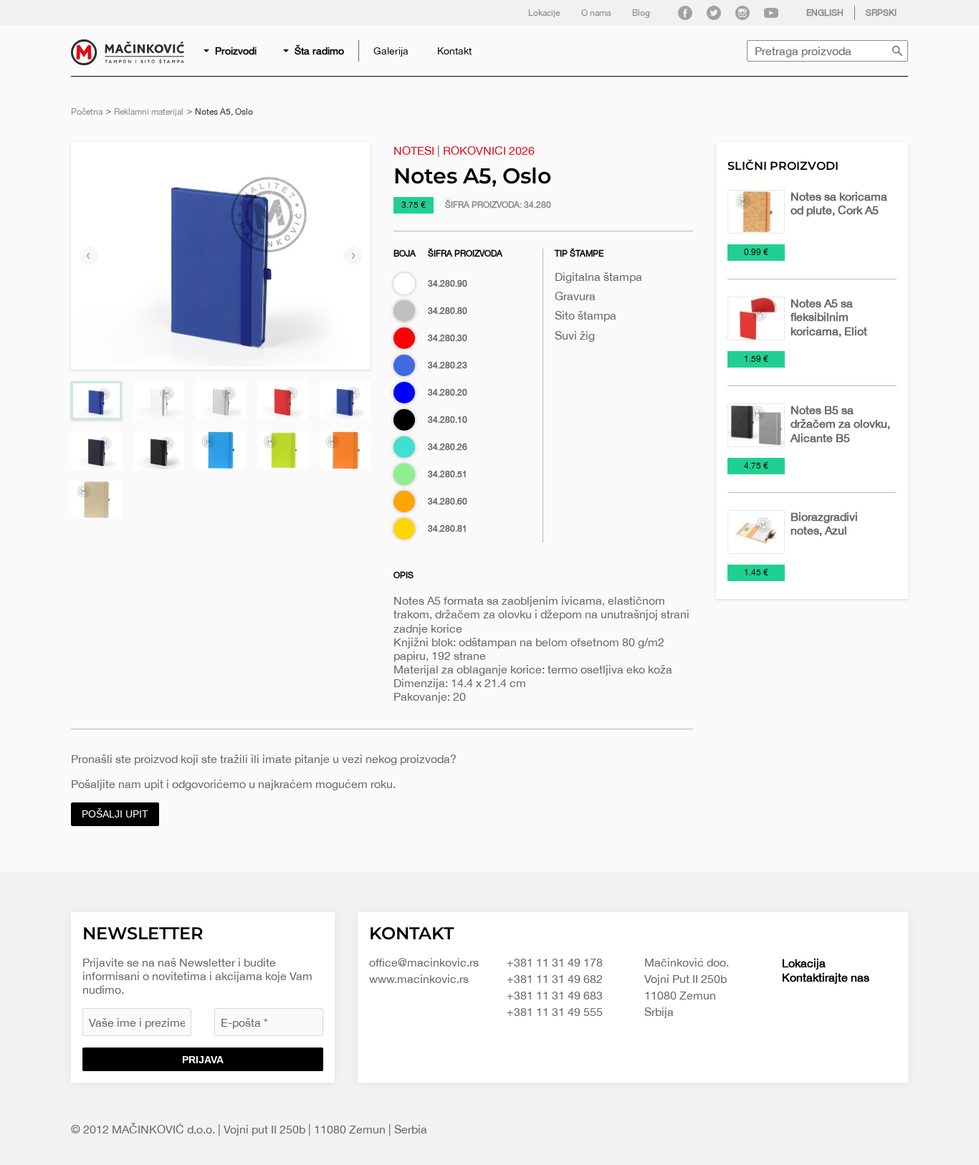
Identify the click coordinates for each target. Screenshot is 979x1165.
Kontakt (454, 51)
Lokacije (544, 13)
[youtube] (771, 13)
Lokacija (804, 963)
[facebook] (685, 13)
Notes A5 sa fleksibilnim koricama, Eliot (829, 317)
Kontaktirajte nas (825, 977)
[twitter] (714, 13)
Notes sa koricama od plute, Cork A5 (839, 203)
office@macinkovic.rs (424, 962)
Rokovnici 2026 (489, 150)
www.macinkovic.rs (419, 978)
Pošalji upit (115, 814)
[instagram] (742, 13)
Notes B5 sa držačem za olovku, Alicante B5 (840, 423)
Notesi (413, 150)
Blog (641, 13)
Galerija (391, 51)
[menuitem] (231, 51)
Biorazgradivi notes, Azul (824, 523)
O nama (596, 13)
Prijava (203, 1059)
